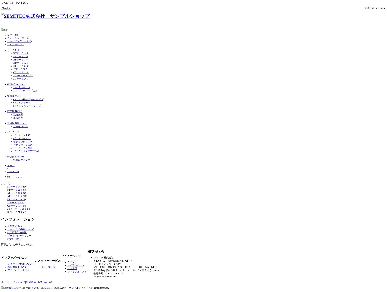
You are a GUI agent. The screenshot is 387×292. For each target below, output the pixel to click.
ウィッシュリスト (77, 271)
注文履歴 (72, 268)
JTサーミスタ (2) (16, 202)
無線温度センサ (15, 156)
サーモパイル (20, 126)
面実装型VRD (14, 111)
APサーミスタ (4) (16, 193)
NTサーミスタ (21, 53)
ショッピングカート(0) (19, 41)
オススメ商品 (14, 226)
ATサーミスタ (20, 63)
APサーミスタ (21, 59)
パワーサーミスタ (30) (19, 209)
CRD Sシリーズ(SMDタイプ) (28, 99)
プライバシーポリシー (19, 235)
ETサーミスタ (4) (16, 199)
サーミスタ (13, 50)
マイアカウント (15, 44)
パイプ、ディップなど (25, 90)
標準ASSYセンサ (16, 84)
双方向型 (18, 114)
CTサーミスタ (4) (16, 205)
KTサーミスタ (21, 78)
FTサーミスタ (20, 56)
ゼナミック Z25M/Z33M (26, 151)
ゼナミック (13, 132)
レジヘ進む (13, 35)
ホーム (11, 165)
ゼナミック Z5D (22, 135)
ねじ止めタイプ (21, 87)
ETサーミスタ (20, 66)
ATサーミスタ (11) (17, 196)
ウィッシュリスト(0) (18, 38)
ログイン (72, 262)
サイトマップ (48, 267)
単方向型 (18, 117)
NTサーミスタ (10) (17, 186)
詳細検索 (31, 282)
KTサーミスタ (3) (16, 212)
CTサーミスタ (21, 72)
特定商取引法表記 (17, 232)
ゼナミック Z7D (22, 138)
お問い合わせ (14, 239)
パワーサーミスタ (23, 75)
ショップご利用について (20, 229)
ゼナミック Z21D (22, 148)
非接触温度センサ (17, 123)
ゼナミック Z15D (22, 145)
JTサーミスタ (20, 69)
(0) (16, 190)
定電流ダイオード (17, 96)
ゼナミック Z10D (22, 141)
